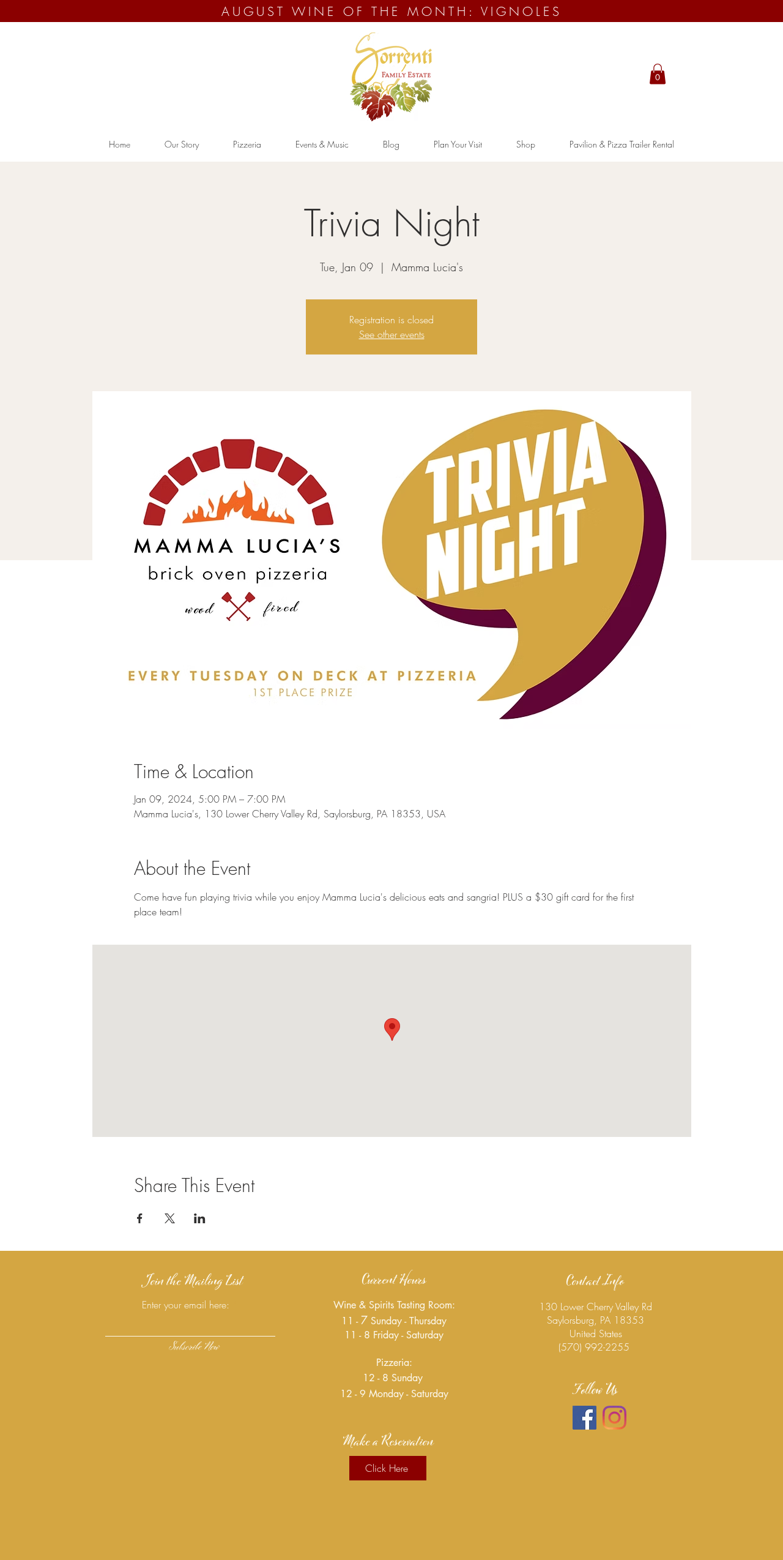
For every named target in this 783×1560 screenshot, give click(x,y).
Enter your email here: (185, 1305)
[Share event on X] (170, 1218)
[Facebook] (584, 1418)
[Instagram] (614, 1418)
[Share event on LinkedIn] (200, 1218)
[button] (657, 74)
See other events (392, 334)
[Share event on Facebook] (140, 1218)
